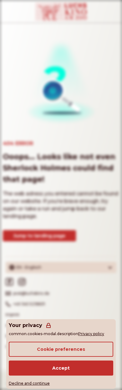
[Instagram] (22, 282)
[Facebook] (9, 282)
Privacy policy (91, 333)
